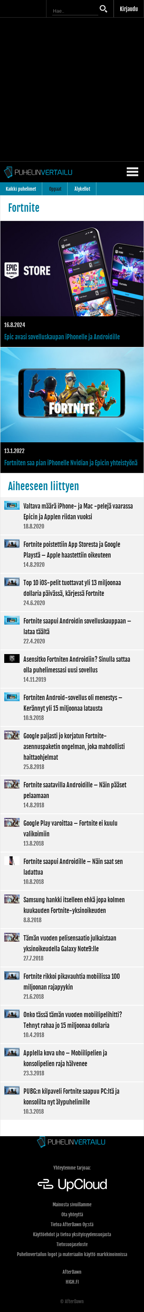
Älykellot (82, 189)
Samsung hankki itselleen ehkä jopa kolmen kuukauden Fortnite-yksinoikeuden (72, 909)
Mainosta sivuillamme (72, 1204)
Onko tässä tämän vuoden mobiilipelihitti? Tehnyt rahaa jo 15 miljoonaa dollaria (72, 1024)
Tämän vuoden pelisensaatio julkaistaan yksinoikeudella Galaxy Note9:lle (72, 948)
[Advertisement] (72, 89)
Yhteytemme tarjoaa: (72, 1168)
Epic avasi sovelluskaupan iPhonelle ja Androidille (72, 284)
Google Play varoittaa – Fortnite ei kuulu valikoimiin (72, 833)
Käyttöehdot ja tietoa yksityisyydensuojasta (72, 1234)
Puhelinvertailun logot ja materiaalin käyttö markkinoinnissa (72, 1254)
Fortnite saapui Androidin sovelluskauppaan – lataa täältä (72, 630)
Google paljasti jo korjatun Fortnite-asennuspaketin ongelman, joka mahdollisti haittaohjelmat (72, 751)
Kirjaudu (129, 9)
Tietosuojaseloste (72, 1244)
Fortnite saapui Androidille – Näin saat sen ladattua (72, 871)
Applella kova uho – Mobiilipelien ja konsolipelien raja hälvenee (72, 1062)
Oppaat (55, 189)
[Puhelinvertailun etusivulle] (72, 1142)
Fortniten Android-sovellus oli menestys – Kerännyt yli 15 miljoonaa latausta (72, 707)
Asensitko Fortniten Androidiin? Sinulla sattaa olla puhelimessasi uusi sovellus (72, 669)
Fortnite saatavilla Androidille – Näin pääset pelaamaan (72, 794)
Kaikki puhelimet (21, 189)
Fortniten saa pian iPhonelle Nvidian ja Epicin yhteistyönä (72, 410)
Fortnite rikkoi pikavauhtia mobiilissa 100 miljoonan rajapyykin (72, 986)
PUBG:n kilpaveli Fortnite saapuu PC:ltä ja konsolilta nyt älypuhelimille (72, 1101)
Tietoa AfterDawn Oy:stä (72, 1224)
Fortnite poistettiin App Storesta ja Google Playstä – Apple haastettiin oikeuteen (72, 554)
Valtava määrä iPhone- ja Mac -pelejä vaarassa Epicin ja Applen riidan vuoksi (72, 516)
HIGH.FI (72, 1282)
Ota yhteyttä (72, 1214)
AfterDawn (72, 1272)
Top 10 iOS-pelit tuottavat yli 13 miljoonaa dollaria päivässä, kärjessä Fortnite (72, 592)
